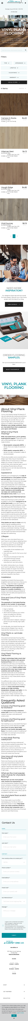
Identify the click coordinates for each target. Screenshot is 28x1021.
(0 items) (25, 2)
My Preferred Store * (7, 897)
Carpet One (4, 17)
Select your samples (12, 369)
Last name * (5, 843)
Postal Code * (5, 887)
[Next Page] (17, 236)
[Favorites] (22, 3)
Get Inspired (7, 991)
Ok (14, 1015)
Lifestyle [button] (13, 68)
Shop (5, 985)
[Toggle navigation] (2, 3)
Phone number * (6, 867)
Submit (14, 935)
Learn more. (20, 1013)
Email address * (6, 877)
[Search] (25, 50)
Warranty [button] (13, 77)
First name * (5, 833)
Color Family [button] (13, 72)
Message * (4, 906)
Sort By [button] (21, 88)
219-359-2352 (14, 12)
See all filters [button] (12, 82)
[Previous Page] (10, 236)
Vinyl (17, 17)
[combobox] (12, 50)
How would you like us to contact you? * (12, 858)
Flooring (12, 17)
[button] (19, 3)
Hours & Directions (14, 954)
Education (6, 998)
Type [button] (5, 63)
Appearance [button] (19, 63)
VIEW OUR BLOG (12, 304)
